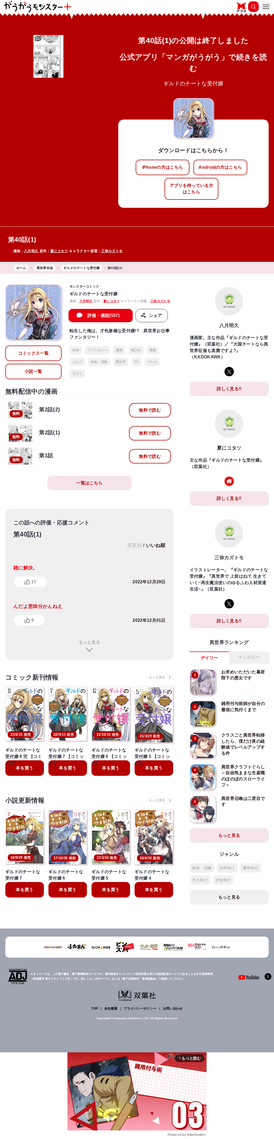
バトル (152, 362)
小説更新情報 (24, 800)
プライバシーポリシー (140, 1008)
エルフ (77, 362)
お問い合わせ (173, 1008)
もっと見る (89, 642)
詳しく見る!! (229, 388)
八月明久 (31, 251)
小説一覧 (33, 371)
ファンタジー (97, 350)
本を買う (24, 768)
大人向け (200, 880)
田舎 (76, 350)
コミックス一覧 (33, 353)
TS (136, 362)
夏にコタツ (59, 251)
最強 (119, 350)
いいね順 (156, 545)
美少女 (136, 350)
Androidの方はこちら (220, 167)
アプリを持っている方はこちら (191, 188)
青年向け (250, 868)
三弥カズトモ (112, 251)
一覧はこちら (89, 483)
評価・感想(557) (103, 315)
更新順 (134, 545)
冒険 (153, 350)
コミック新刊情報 (32, 677)
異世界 (121, 362)
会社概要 (110, 1008)
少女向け (223, 880)
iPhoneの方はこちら (162, 167)
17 (33, 582)
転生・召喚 (99, 362)
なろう (77, 373)
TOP (94, 1008)
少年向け (227, 868)
